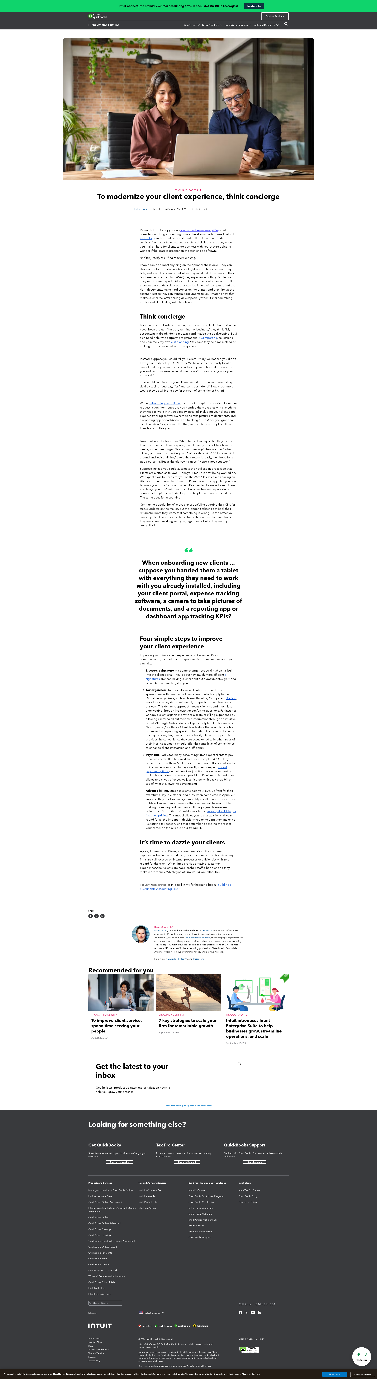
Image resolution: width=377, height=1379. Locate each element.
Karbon (231, 698)
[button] (121, 1012)
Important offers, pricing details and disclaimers (189, 1105)
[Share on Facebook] (90, 916)
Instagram (198, 958)
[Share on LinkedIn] (102, 916)
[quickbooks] (97, 16)
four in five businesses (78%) (199, 230)
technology (147, 238)
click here (157, 1361)
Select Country (152, 1312)
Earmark (207, 930)
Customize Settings (362, 1374)
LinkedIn (172, 958)
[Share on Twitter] (96, 916)
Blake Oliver (160, 930)
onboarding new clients (164, 403)
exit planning (180, 342)
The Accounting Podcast (197, 937)
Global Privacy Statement (64, 1374)
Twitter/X (182, 958)
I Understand (334, 1374)
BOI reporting (208, 337)
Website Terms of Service (198, 1366)
